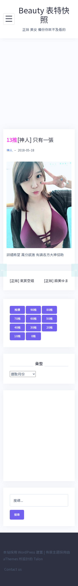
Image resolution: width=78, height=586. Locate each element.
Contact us (13, 569)
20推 (49, 327)
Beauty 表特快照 (43, 14)
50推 (49, 318)
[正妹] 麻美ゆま (56, 280)
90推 (33, 310)
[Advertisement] (39, 84)
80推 (49, 310)
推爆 (17, 310)
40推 (17, 327)
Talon (38, 558)
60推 (33, 318)
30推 (33, 327)
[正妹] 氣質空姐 (22, 280)
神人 (9, 150)
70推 (17, 318)
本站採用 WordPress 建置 (23, 552)
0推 (33, 336)
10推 (17, 336)
